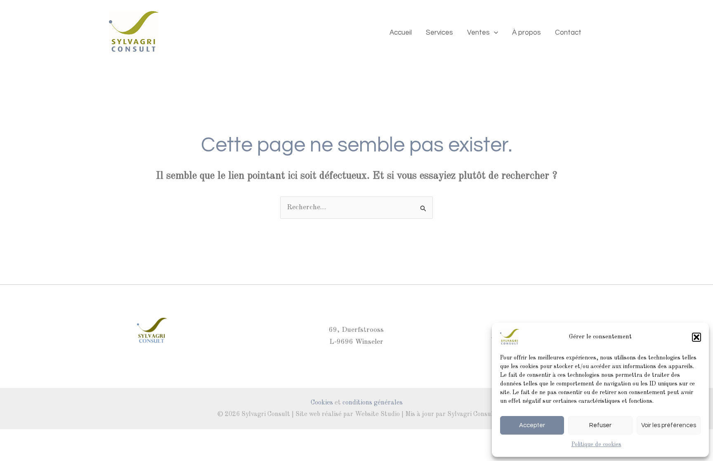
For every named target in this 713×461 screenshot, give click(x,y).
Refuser (600, 425)
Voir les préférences (668, 425)
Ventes (478, 32)
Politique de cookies (596, 444)
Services (439, 32)
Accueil (401, 32)
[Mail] (600, 32)
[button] (696, 337)
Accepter (532, 425)
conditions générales (372, 403)
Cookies (322, 403)
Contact (568, 32)
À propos (526, 32)
